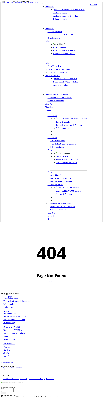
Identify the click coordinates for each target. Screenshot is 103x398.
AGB (5, 379)
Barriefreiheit (50, 379)
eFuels (6, 353)
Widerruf (9, 379)
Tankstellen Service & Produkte (66, 16)
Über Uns (49, 104)
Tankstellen (49, 6)
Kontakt (48, 110)
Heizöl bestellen (59, 47)
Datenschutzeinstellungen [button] (37, 379)
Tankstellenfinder (60, 13)
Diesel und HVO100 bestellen (65, 82)
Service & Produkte (61, 85)
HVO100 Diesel (10, 339)
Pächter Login (9, 307)
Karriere (6, 350)
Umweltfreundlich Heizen (64, 53)
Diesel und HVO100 (11, 327)
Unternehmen (9, 344)
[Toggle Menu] (42, 3)
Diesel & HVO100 (52, 75)
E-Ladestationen (60, 19)
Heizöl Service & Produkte (64, 50)
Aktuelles (49, 107)
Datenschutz (23, 379)
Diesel (6, 336)
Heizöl (47, 41)
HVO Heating (9, 323)
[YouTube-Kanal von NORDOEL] (99, 372)
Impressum (15, 379)
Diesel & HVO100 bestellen (56, 94)
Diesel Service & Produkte (14, 333)
